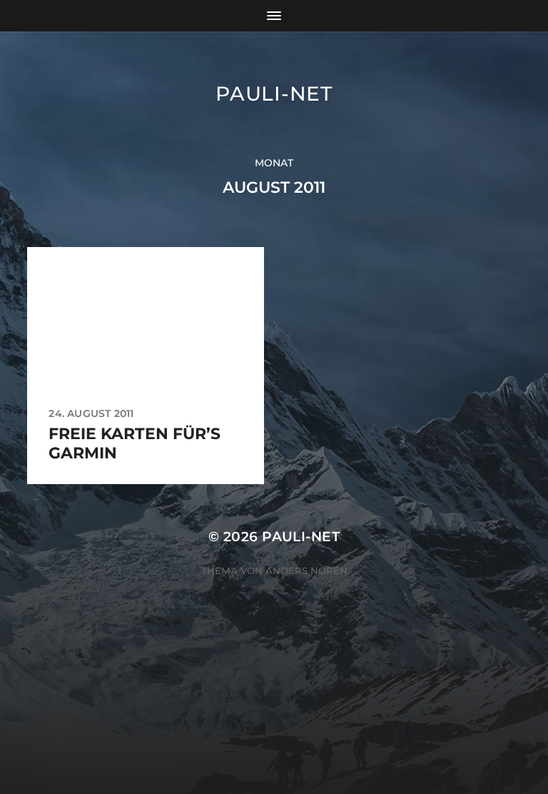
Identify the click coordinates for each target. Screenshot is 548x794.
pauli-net (273, 93)
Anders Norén (306, 570)
